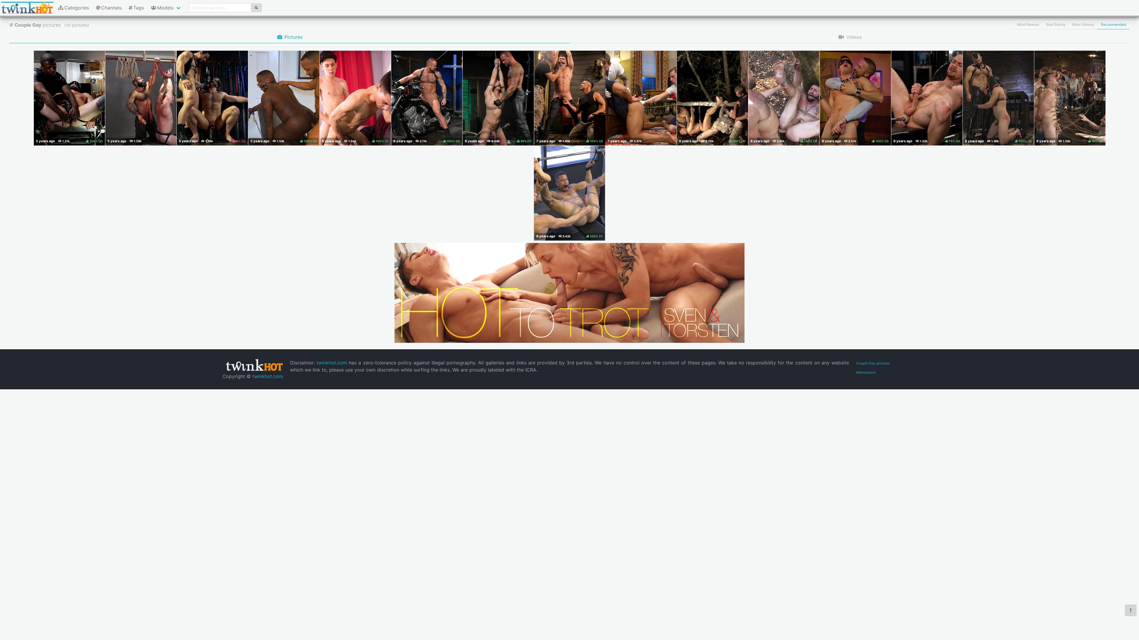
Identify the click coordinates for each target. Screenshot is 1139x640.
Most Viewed (1083, 24)
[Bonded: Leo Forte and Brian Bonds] (140, 98)
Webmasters (866, 372)
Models (165, 8)
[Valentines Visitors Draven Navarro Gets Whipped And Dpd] (641, 98)
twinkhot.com (267, 376)
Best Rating (1055, 24)
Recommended (1113, 24)
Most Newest (1028, 24)
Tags (138, 8)
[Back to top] (1131, 610)
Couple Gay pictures (873, 363)
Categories (76, 8)
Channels (111, 8)
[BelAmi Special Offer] (569, 341)
